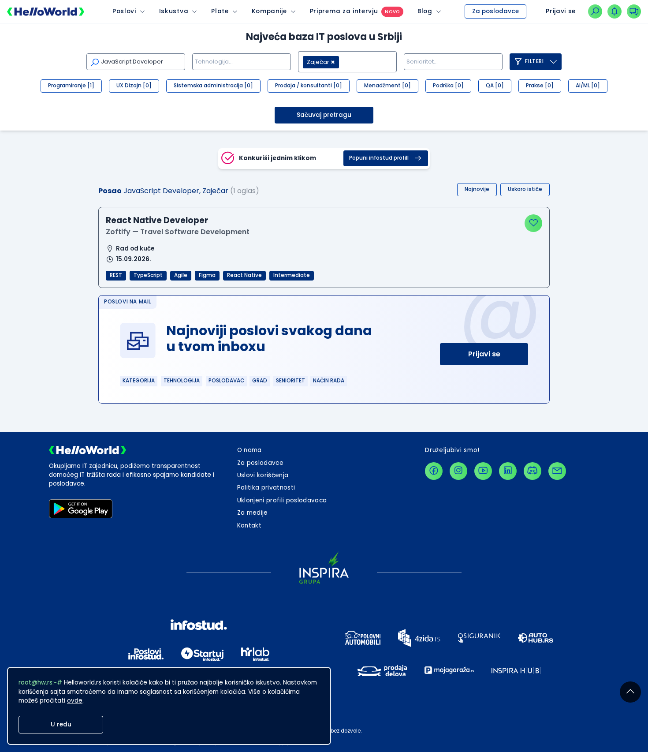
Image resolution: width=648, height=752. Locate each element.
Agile (180, 275)
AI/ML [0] (588, 85)
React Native (244, 275)
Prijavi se (484, 354)
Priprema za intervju (344, 11)
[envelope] (557, 471)
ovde (74, 700)
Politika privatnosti (266, 487)
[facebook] (434, 471)
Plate (219, 11)
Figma (207, 275)
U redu (61, 724)
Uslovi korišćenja (263, 475)
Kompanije (269, 11)
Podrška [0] (448, 85)
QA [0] (495, 85)
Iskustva (173, 11)
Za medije (252, 513)
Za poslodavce (495, 11)
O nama (249, 450)
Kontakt (249, 525)
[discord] (532, 471)
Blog (424, 11)
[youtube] (483, 471)
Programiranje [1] (71, 85)
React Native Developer (157, 220)
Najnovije (477, 189)
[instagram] (458, 471)
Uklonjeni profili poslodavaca (282, 500)
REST (116, 275)
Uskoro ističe (525, 189)
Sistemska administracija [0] (213, 85)
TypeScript (148, 275)
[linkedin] (508, 471)
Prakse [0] (540, 85)
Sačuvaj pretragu (324, 115)
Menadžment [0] (387, 85)
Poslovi (124, 11)
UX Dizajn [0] (134, 85)
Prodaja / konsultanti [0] (308, 85)
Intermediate (291, 275)
